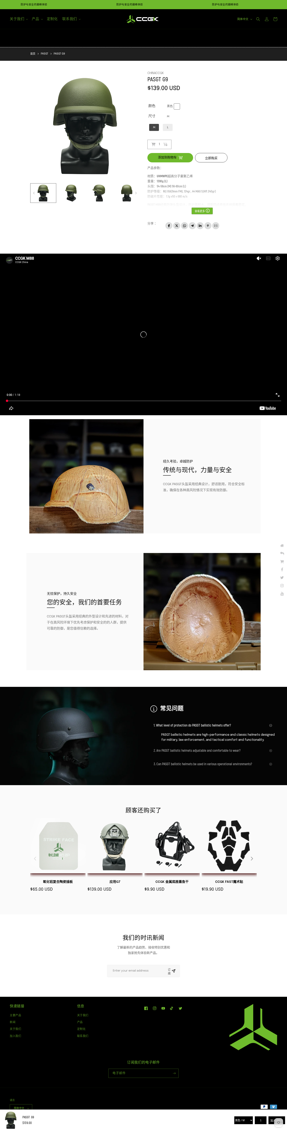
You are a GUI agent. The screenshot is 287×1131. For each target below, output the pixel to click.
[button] (18, 19)
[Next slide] (252, 858)
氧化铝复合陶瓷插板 (58, 882)
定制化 (81, 1029)
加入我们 (15, 1036)
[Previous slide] (35, 858)
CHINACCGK (155, 73)
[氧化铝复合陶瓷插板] (58, 847)
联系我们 (82, 1036)
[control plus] (166, 144)
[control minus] (151, 144)
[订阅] (174, 1073)
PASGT (44, 54)
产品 (80, 1022)
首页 (32, 54)
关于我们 (15, 1029)
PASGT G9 (59, 54)
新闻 (12, 1022)
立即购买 (211, 158)
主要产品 (15, 1015)
